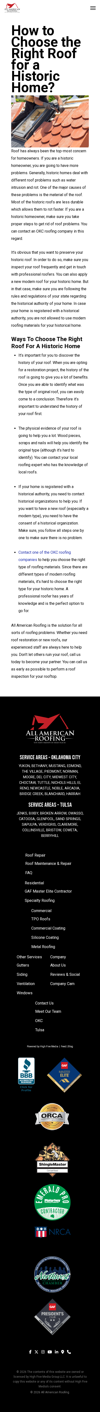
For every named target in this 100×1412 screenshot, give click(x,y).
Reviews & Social (65, 974)
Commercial (41, 910)
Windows (25, 993)
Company (58, 957)
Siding (22, 974)
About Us (58, 965)
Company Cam (62, 983)
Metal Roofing (43, 946)
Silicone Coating (45, 937)
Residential (34, 883)
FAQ (28, 872)
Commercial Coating (48, 928)
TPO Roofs (40, 919)
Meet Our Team (48, 1011)
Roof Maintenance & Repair (48, 863)
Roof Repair (35, 855)
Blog (70, 1046)
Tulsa (39, 1030)
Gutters (23, 965)
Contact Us (44, 1003)
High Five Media (49, 1046)
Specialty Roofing (40, 900)
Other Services (29, 957)
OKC (39, 1020)
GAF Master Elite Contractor (48, 891)
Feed (63, 1046)
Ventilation (26, 983)
